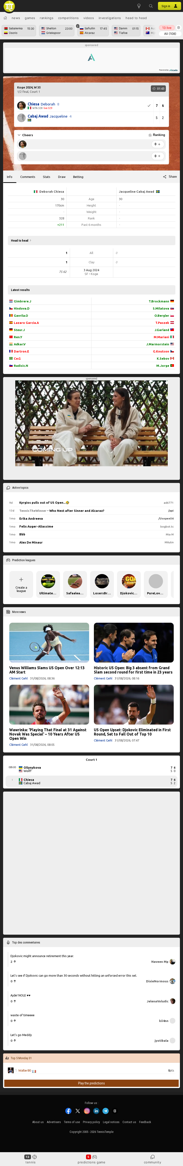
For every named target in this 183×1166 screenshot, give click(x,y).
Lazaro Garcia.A (26, 322)
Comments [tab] (27, 176)
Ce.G (17, 358)
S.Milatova (161, 308)
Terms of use (72, 1122)
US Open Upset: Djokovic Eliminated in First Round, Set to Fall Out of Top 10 (132, 732)
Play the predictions (91, 1083)
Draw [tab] (62, 176)
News (16, 18)
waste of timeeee (22, 1015)
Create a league (21, 589)
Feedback (145, 1122)
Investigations (110, 18)
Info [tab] (9, 176)
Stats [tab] (46, 176)
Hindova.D (22, 308)
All (170, 34)
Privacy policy (91, 1122)
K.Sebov (163, 358)
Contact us (129, 1122)
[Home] (5, 18)
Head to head (136, 18)
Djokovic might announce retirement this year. (42, 956)
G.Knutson (161, 351)
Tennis (30, 1162)
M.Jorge (162, 365)
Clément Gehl (18, 678)
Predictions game (91, 1162)
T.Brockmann (159, 301)
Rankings (46, 18)
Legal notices (111, 1122)
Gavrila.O (21, 315)
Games (30, 18)
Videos (88, 18)
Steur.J (19, 330)
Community (152, 1162)
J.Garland (162, 330)
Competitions (68, 18)
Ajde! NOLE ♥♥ (20, 995)
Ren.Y (18, 337)
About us (38, 1122)
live (167, 28)
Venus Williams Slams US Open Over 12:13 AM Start (47, 670)
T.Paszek (162, 322)
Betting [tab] (78, 176)
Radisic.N (21, 365)
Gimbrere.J (22, 301)
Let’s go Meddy (21, 1034)
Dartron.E (21, 351)
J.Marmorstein (157, 344)
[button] (151, 6)
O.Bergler (161, 315)
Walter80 (24, 1070)
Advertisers (54, 1122)
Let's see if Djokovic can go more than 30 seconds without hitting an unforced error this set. (73, 975)
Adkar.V (19, 344)
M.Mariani (161, 337)
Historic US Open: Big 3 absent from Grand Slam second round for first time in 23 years (133, 670)
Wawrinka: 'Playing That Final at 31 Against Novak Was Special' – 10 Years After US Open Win (47, 734)
